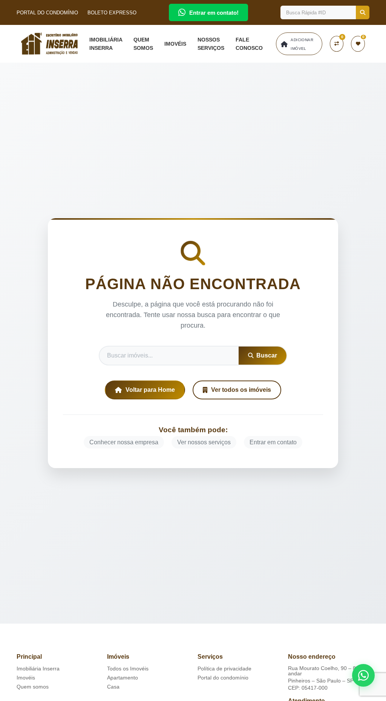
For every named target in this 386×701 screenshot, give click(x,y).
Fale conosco (249, 44)
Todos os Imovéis (128, 669)
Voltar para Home (150, 390)
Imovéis (175, 44)
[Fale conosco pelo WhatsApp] (363, 675)
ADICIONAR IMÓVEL (302, 44)
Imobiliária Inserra (105, 44)
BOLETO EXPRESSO (111, 12)
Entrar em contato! (214, 12)
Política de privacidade (224, 669)
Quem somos (143, 44)
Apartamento (122, 678)
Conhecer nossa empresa (123, 442)
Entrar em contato (273, 442)
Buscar (266, 355)
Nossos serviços (211, 44)
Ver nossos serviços (204, 442)
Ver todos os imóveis (241, 390)
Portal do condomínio (223, 678)
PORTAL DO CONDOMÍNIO (47, 12)
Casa (113, 687)
